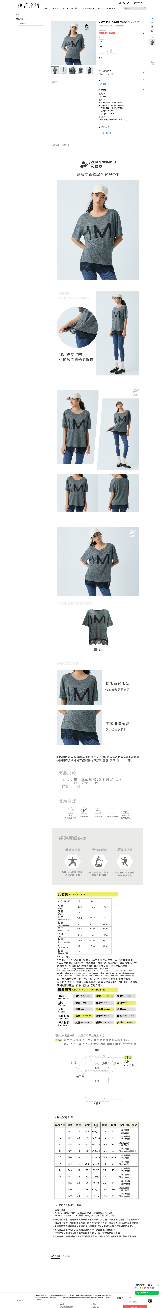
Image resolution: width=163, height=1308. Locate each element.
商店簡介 (62, 1304)
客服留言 (94, 1304)
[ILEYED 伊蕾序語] (28, 5)
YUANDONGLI (104, 84)
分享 (102, 133)
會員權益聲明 (95, 1307)
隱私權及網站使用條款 (66, 1307)
